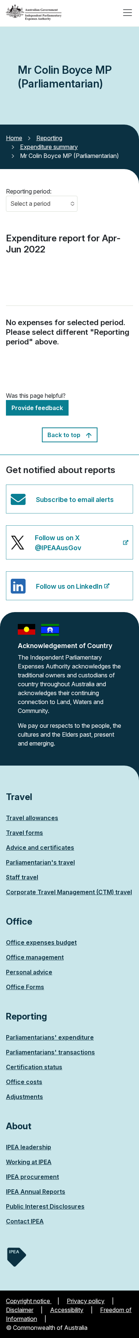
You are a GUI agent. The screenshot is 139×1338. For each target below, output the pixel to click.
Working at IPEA (29, 1162)
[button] (41, 204)
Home (14, 138)
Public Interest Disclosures (45, 1206)
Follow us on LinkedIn (56, 591)
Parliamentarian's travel (40, 862)
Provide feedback (37, 408)
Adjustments (24, 1096)
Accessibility (66, 1310)
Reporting (49, 138)
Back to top (64, 435)
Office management (35, 957)
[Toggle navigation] (127, 12)
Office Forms (25, 987)
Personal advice (29, 972)
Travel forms (24, 832)
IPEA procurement (32, 1176)
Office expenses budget (41, 942)
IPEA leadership (28, 1147)
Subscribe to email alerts (75, 499)
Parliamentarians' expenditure (50, 1037)
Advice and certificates (40, 847)
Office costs (24, 1082)
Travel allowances (32, 818)
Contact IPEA (25, 1221)
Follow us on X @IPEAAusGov (45, 546)
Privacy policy (86, 1301)
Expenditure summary (49, 147)
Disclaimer (19, 1310)
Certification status (34, 1067)
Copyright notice (29, 1301)
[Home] (34, 12)
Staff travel (22, 877)
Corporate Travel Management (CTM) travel (69, 892)
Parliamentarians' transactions (50, 1052)
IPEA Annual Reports (35, 1191)
